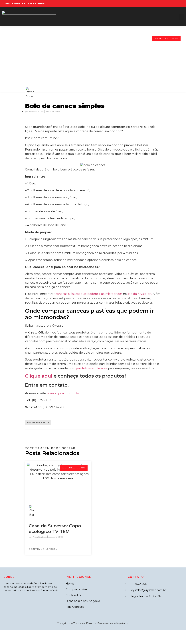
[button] (181, 17)
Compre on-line (77, 589)
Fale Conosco (38, 3)
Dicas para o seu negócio (83, 601)
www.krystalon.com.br (63, 393)
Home (70, 583)
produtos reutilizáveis (91, 368)
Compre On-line (13, 3)
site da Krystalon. (140, 294)
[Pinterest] (182, 3)
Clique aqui (38, 376)
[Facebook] (158, 3)
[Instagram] (164, 3)
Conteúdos (73, 595)
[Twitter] (170, 3)
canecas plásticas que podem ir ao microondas (88, 294)
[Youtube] (176, 3)
